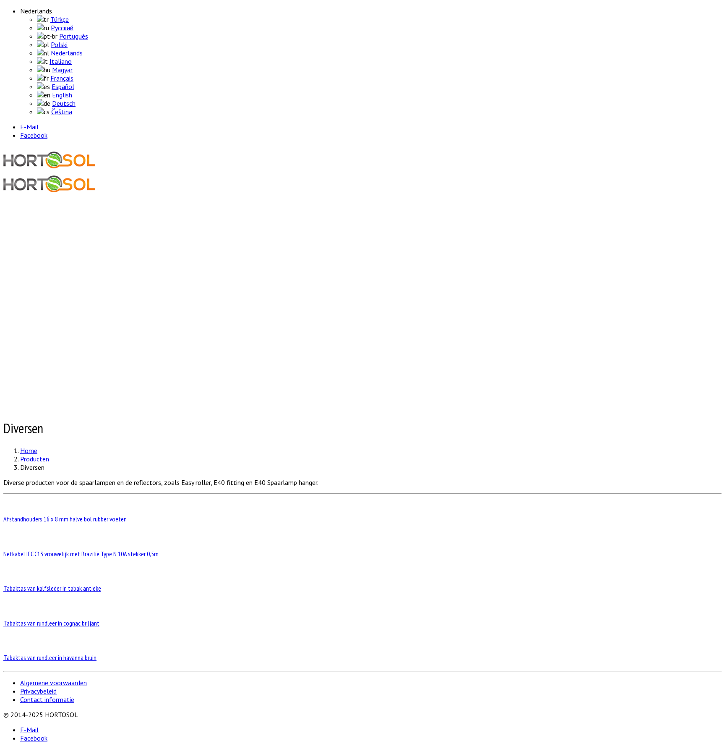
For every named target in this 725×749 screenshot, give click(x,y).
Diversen (49, 280)
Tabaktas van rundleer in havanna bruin (49, 657)
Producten (32, 257)
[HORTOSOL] (49, 160)
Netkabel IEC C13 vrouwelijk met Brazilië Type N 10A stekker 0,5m (81, 554)
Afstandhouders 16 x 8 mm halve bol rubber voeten (65, 519)
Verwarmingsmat (60, 305)
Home (27, 219)
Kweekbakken (56, 314)
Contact (30, 392)
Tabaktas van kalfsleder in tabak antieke (52, 588)
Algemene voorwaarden (53, 682)
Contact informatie (47, 699)
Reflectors (51, 322)
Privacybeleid (38, 691)
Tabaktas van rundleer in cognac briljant (51, 623)
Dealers (29, 354)
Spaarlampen (55, 289)
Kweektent (52, 297)
